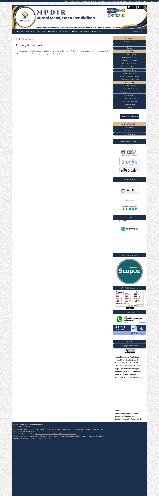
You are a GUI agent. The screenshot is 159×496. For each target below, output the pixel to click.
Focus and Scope (129, 54)
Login (42, 31)
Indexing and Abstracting (129, 79)
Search (138, 31)
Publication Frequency (129, 61)
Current (53, 31)
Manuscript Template (129, 101)
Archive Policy (129, 95)
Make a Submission (130, 116)
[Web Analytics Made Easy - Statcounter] (130, 309)
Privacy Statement (129, 98)
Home (20, 31)
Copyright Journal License (129, 92)
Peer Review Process (129, 57)
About (96, 31)
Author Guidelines (129, 86)
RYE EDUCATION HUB (41, 438)
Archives (65, 31)
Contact (129, 108)
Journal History (129, 104)
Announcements (81, 31)
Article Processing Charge (129, 76)
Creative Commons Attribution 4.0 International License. (55, 434)
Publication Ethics (129, 70)
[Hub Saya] (129, 324)
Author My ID (136, 419)
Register (31, 31)
